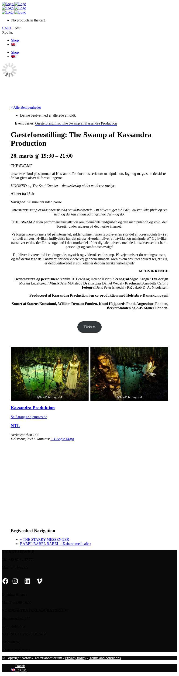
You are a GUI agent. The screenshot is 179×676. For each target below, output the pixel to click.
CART (7, 28)
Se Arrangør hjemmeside (29, 417)
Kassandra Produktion (33, 407)
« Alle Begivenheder (26, 107)
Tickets (89, 327)
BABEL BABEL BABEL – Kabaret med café (55, 544)
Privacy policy (75, 658)
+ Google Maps (62, 439)
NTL (15, 425)
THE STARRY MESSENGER (44, 539)
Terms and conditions (105, 658)
